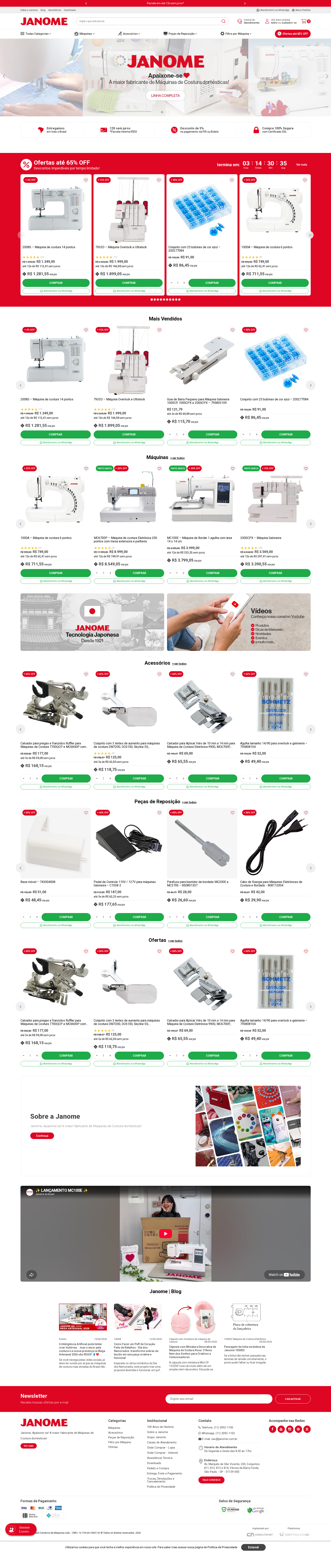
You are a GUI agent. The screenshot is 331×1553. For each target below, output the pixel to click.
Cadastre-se (289, 22)
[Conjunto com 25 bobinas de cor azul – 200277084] (202, 235)
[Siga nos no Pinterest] (298, 1429)
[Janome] (43, 21)
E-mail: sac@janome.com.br (219, 1439)
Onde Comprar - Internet (162, 1452)
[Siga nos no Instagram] (289, 1429)
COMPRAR (56, 282)
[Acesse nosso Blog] (307, 1429)
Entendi (253, 1547)
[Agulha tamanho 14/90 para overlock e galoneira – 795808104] (275, 729)
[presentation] (86, 3)
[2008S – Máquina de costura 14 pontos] (56, 235)
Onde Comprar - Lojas (161, 1447)
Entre (274, 22)
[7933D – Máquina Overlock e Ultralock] (129, 235)
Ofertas (113, 1447)
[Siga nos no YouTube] (281, 1429)
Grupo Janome (156, 1437)
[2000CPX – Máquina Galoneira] (275, 524)
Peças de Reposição (121, 1437)
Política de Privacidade (161, 1486)
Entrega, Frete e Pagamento (164, 1473)
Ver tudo (301, 164)
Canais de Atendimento (162, 1442)
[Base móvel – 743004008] (55, 868)
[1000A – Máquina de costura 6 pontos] (275, 235)
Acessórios (115, 1432)
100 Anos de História (160, 1427)
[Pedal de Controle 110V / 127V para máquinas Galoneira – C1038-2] (129, 868)
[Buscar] (223, 21)
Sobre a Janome (157, 1432)
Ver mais (29, 1446)
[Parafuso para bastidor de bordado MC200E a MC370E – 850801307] (202, 868)
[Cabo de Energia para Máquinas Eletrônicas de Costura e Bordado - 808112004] (275, 868)
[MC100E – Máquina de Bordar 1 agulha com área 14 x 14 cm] (202, 524)
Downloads (154, 1463)
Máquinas (114, 1428)
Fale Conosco (211, 1480)
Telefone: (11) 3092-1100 (217, 1427)
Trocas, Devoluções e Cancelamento (160, 1480)
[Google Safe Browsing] (255, 1510)
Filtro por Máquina (119, 1442)
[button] (152, 299)
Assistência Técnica (159, 1458)
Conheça (42, 1135)
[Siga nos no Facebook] (272, 1429)
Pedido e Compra (158, 1468)
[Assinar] (293, 1399)
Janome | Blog (165, 1291)
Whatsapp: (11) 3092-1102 (218, 1433)
